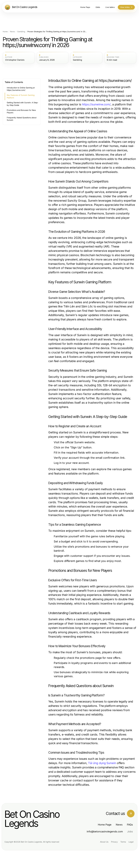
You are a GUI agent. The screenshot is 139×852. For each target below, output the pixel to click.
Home (5, 32)
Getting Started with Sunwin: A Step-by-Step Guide (22, 103)
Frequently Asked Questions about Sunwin (21, 118)
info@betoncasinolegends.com (105, 831)
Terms (123, 842)
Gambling (21, 32)
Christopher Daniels (14, 60)
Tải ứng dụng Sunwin (102, 763)
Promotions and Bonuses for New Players (21, 111)
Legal (131, 842)
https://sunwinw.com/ (96, 104)
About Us (104, 842)
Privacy (114, 842)
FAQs (130, 824)
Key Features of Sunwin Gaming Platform (20, 96)
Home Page (104, 824)
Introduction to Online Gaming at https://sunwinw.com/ (21, 89)
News (12, 32)
